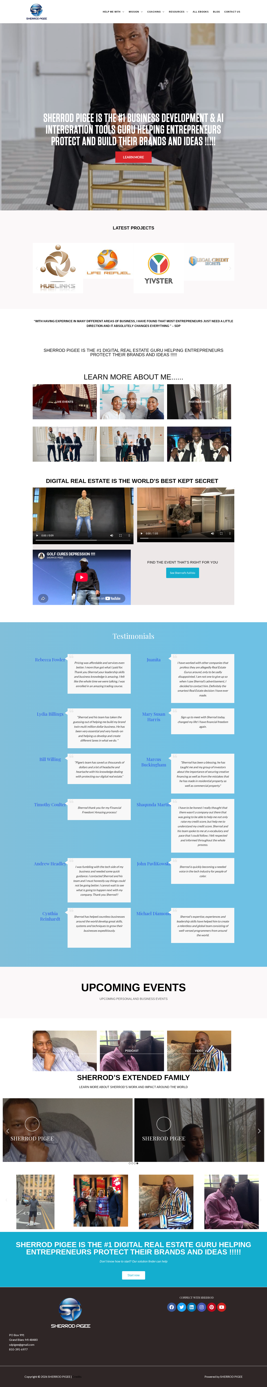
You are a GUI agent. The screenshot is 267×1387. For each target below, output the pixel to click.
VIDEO (199, 1050)
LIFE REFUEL (132, 444)
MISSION (134, 12)
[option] (68, 1130)
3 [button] (135, 1163)
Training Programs (64, 444)
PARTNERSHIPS (199, 401)
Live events (64, 401)
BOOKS (199, 444)
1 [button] (130, 1163)
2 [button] (132, 1163)
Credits (77, 1376)
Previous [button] (7, 1131)
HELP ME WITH (112, 12)
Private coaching (131, 401)
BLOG (216, 12)
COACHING (154, 12)
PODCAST (132, 1050)
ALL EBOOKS (201, 12)
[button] (37, 268)
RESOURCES (177, 12)
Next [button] (259, 1131)
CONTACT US (232, 12)
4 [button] (137, 1163)
